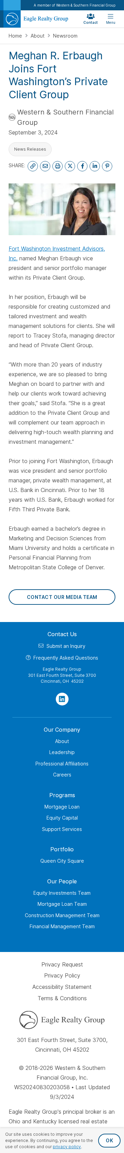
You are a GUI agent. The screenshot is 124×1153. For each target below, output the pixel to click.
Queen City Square (62, 861)
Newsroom (65, 36)
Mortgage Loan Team (62, 904)
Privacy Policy (62, 975)
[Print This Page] (57, 166)
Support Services (62, 829)
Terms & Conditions (62, 998)
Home (16, 36)
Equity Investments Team (62, 893)
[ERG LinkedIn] (62, 699)
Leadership (62, 752)
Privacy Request (62, 964)
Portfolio (62, 849)
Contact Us (62, 634)
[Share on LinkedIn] (95, 166)
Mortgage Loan (62, 807)
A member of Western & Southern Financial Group (74, 5)
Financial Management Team (62, 926)
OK (109, 1140)
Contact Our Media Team (62, 597)
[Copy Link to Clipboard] (33, 166)
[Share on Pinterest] (107, 166)
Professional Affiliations (62, 763)
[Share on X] (70, 166)
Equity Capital (62, 818)
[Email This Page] (45, 166)
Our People (62, 881)
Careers (62, 775)
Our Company (62, 729)
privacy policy (67, 1146)
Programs (62, 795)
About (38, 36)
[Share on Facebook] (82, 166)
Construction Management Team (62, 915)
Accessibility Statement (62, 986)
